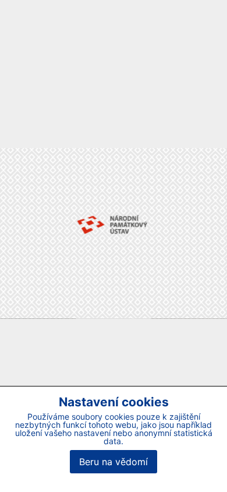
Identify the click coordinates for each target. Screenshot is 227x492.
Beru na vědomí (113, 462)
